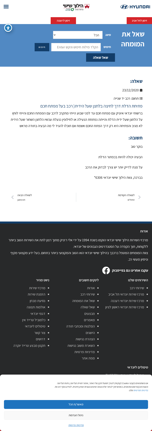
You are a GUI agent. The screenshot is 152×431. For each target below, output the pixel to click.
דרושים (40, 339)
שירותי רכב (137, 288)
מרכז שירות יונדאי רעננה (127, 300)
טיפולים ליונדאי (35, 326)
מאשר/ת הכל (76, 404)
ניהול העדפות (76, 415)
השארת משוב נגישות (81, 345)
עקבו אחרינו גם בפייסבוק (130, 270)
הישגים (90, 332)
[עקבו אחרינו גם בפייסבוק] (106, 270)
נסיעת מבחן (37, 300)
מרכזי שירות (37, 288)
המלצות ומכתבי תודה (80, 326)
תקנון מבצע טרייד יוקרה (29, 345)
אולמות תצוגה (36, 307)
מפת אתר (88, 358)
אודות (91, 288)
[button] (6, 6)
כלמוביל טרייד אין (33, 320)
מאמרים (89, 320)
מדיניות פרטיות (84, 352)
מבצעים (89, 313)
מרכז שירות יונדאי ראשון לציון (124, 307)
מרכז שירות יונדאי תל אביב (126, 294)
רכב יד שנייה (122, 98)
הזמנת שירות (36, 294)
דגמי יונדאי (37, 313)
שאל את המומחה (83, 300)
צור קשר (39, 332)
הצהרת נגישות (85, 339)
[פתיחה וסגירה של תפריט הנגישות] (8, 28)
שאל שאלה (100, 57)
